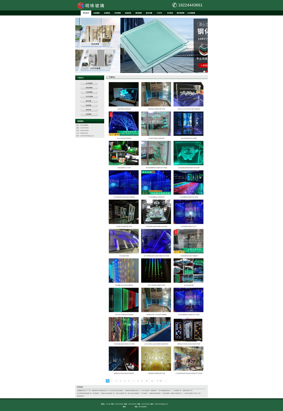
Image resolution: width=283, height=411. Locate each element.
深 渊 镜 (170, 13)
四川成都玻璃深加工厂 (165, 390)
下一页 (159, 381)
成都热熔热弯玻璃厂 (155, 393)
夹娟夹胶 (128, 13)
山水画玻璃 (191, 13)
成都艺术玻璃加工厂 (177, 393)
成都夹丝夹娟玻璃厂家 (107, 393)
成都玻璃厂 (154, 390)
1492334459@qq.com (87, 136)
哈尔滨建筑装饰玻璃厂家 (84, 393)
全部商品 (107, 13)
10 (147, 381)
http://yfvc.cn (130, 406)
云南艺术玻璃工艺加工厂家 (192, 393)
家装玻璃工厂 (81, 396)
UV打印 (159, 13)
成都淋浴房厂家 (187, 390)
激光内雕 (149, 13)
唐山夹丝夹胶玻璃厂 (134, 393)
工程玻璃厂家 (177, 390)
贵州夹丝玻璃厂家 (121, 393)
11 (152, 381)
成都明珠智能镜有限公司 (132, 390)
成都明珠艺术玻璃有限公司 (100, 390)
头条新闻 (96, 13)
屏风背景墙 (180, 13)
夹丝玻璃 (117, 13)
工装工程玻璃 (145, 390)
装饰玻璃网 (166, 393)
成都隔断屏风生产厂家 (83, 390)
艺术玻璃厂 (144, 393)
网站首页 (86, 13)
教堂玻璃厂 (96, 393)
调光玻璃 (138, 13)
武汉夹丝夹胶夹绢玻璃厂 (116, 390)
